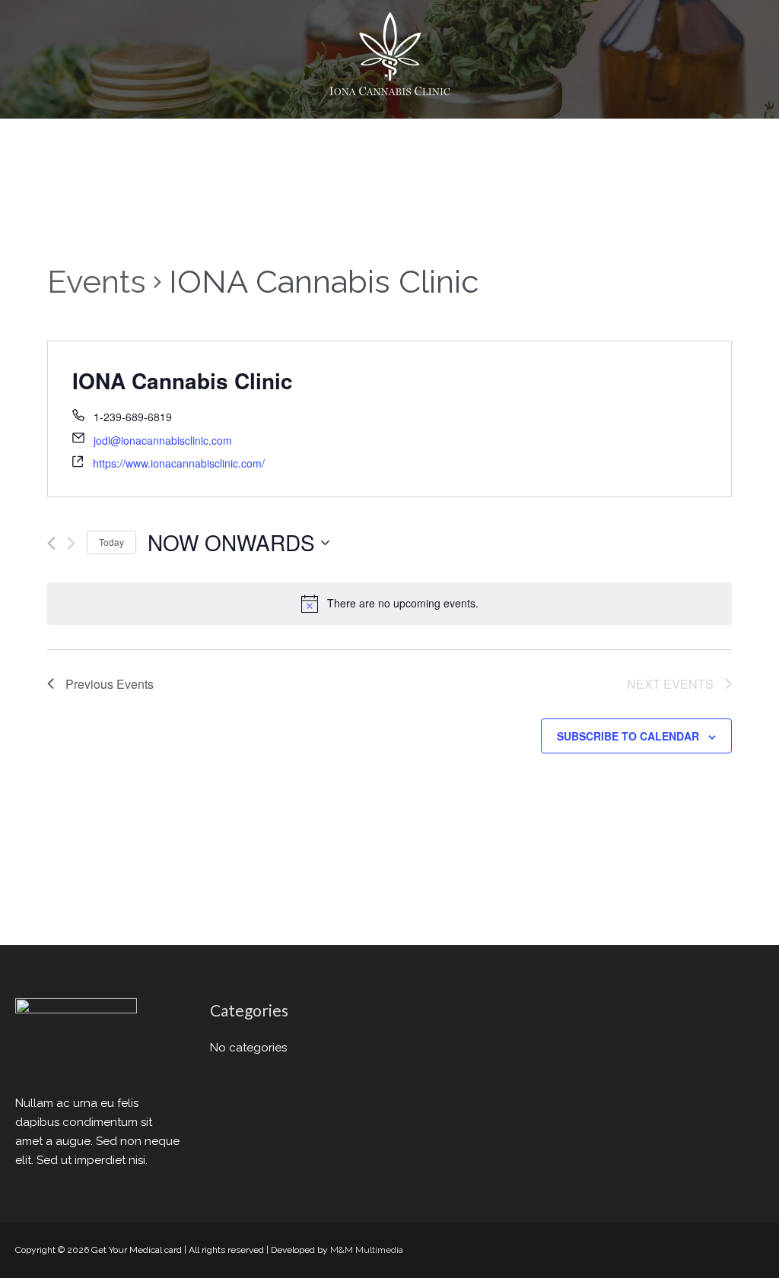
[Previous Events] (51, 543)
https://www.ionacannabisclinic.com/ (179, 463)
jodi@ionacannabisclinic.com (163, 440)
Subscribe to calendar (628, 736)
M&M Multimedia (366, 1250)
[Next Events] (71, 543)
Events (96, 281)
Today (111, 541)
